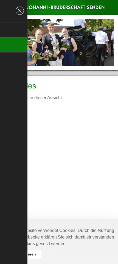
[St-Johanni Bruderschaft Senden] (61, 14)
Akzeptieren (25, 254)
